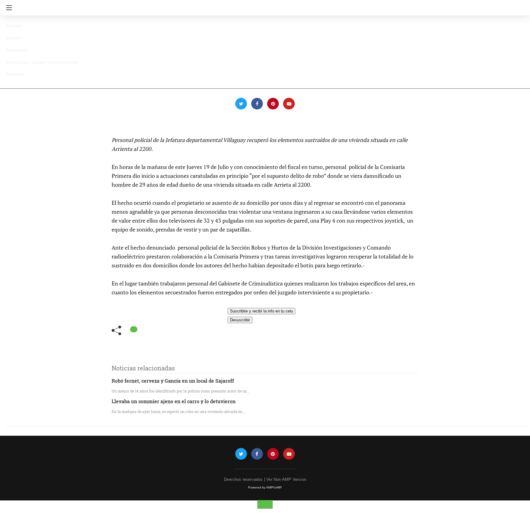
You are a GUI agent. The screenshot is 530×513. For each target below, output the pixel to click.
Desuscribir (240, 320)
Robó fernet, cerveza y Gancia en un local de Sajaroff (173, 380)
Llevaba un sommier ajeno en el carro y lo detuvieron (174, 401)
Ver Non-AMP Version (286, 479)
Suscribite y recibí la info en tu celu (261, 311)
